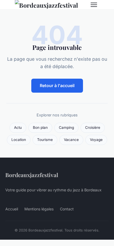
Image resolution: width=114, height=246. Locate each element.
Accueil (11, 209)
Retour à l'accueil (57, 85)
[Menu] (94, 5)
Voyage (96, 140)
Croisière (92, 127)
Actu (18, 127)
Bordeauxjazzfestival (31, 174)
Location (18, 140)
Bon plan (40, 127)
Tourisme (45, 140)
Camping (66, 127)
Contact (67, 209)
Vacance (71, 140)
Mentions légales (39, 209)
